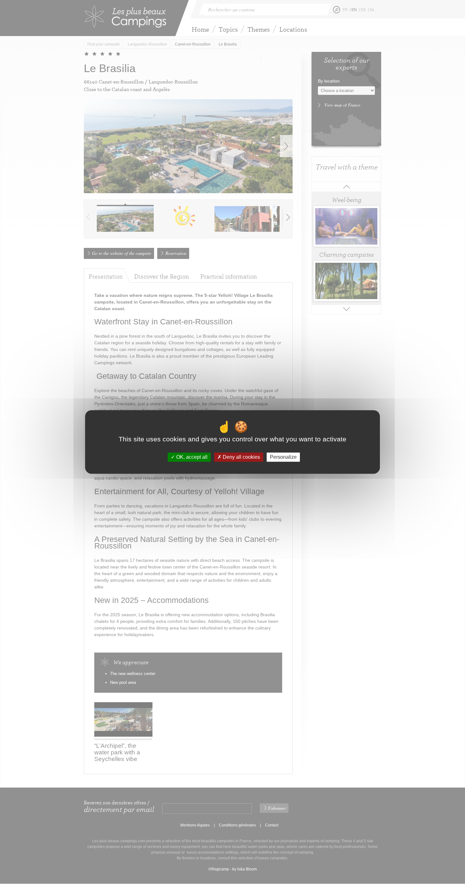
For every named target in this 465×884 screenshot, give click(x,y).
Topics (228, 29)
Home (200, 29)
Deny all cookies (240, 457)
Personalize (283, 457)
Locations (293, 29)
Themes (258, 29)
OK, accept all (191, 457)
